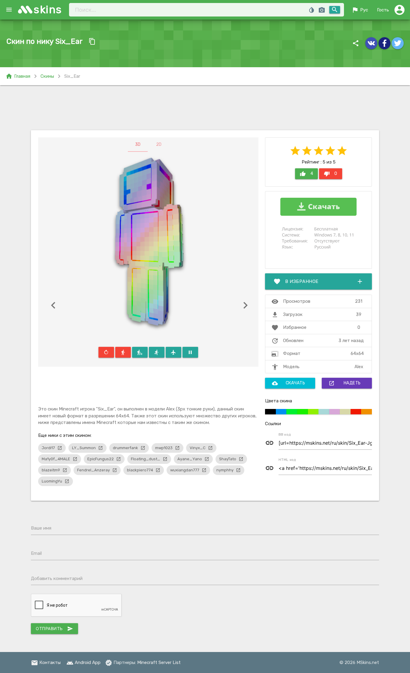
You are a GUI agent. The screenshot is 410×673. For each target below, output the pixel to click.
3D (137, 144)
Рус (359, 10)
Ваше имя (41, 528)
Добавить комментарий (57, 578)
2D (158, 144)
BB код (285, 434)
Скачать (288, 383)
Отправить (54, 629)
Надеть (345, 383)
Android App (83, 662)
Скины (47, 76)
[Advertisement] (205, 107)
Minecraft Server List (159, 662)
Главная (17, 76)
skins (48, 9)
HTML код (287, 460)
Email (36, 553)
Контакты (46, 662)
